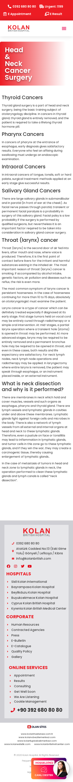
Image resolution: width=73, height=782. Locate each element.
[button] (64, 28)
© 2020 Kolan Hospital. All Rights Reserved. (36, 755)
